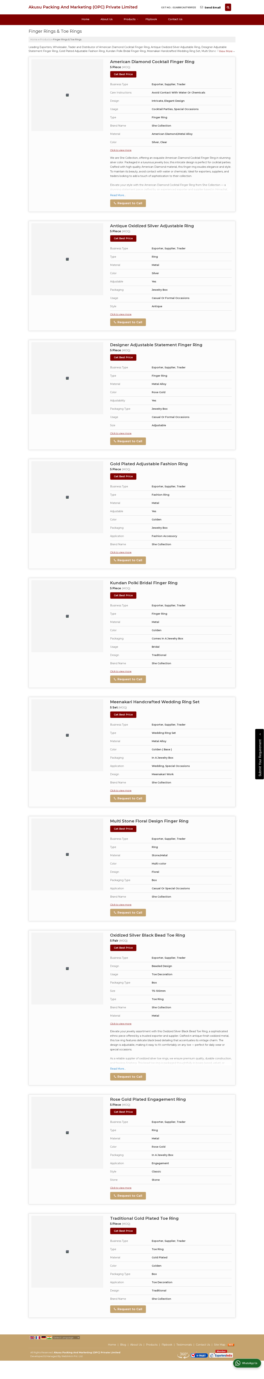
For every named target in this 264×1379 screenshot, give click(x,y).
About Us (107, 19)
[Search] (228, 7)
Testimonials (184, 1344)
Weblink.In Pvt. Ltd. (72, 1356)
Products (130, 19)
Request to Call (129, 203)
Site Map (219, 1344)
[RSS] (231, 1344)
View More (226, 51)
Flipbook (151, 19)
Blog (123, 1344)
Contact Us (175, 19)
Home (85, 19)
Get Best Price (123, 74)
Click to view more (120, 150)
